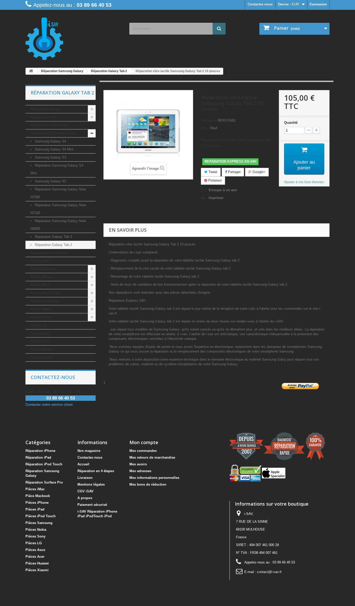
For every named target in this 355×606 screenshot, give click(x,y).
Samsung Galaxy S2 (50, 181)
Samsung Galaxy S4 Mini (53, 149)
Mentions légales (91, 484)
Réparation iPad (43, 117)
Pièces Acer (39, 341)
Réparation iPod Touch (48, 125)
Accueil (83, 464)
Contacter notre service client (49, 405)
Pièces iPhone (42, 277)
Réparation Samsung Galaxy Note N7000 (58, 193)
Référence (209, 120)
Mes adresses (140, 471)
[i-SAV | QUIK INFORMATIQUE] (73, 37)
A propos (84, 498)
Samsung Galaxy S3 (50, 157)
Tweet (212, 172)
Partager (234, 172)
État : (205, 128)
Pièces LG (38, 325)
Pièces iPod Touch (45, 293)
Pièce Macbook (42, 269)
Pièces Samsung (43, 301)
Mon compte (143, 442)
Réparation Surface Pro (49, 253)
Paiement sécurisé (92, 505)
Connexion (318, 4)
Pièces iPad (39, 285)
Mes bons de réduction (147, 484)
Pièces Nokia (40, 309)
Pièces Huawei (42, 349)
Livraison (85, 478)
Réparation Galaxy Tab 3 (53, 237)
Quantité (291, 123)
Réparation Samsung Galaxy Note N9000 (58, 225)
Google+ (258, 172)
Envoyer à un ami (223, 190)
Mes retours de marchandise (152, 457)
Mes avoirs (138, 464)
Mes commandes (143, 451)
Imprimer (216, 198)
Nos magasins (88, 451)
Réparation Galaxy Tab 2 (53, 245)
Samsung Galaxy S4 (50, 141)
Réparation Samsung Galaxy (53, 133)
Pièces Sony (40, 317)
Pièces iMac (40, 261)
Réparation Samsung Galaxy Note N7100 (58, 209)
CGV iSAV (85, 491)
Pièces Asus (40, 333)
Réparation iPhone (45, 109)
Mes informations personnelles (154, 478)
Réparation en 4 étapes (95, 471)
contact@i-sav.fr (269, 572)
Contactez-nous (260, 4)
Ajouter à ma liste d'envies (304, 182)
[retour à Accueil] (31, 71)
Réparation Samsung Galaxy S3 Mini (56, 169)
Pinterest (214, 180)
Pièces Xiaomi (42, 357)
